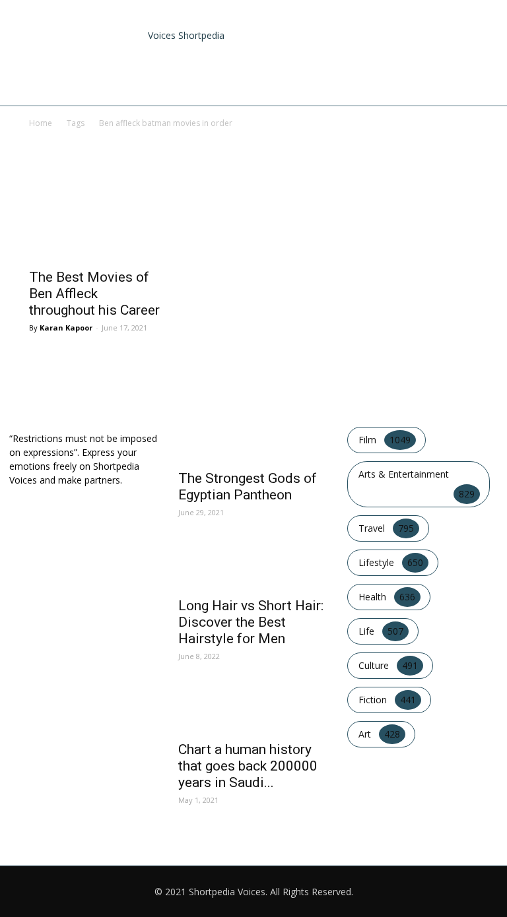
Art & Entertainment (229, 79)
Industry (306, 79)
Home (159, 79)
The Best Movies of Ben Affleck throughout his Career (94, 293)
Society (472, 79)
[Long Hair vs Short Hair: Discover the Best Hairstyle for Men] (253, 567)
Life (437, 79)
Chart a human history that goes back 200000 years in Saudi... (248, 766)
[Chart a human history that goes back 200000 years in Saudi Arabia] (253, 711)
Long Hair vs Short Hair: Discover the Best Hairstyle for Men (250, 622)
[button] (478, 26)
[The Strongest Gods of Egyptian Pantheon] (253, 440)
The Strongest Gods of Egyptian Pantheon (247, 486)
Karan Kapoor (66, 327)
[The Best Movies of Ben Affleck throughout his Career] (97, 227)
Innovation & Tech (378, 79)
